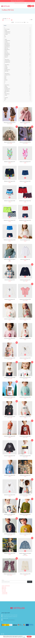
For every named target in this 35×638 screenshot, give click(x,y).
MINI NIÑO (4, 591)
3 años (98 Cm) (6, 64)
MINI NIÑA (4, 589)
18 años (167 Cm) (6, 53)
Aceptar (29, 636)
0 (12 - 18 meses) (6, 29)
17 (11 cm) (5, 50)
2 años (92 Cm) (6, 59)
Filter (31, 19)
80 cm (5, 92)
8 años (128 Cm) (6, 91)
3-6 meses (6, 67)
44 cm (5, 76)
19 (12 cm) (5, 57)
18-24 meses (6, 55)
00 (4, 35)
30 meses (5, 68)
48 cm (5, 78)
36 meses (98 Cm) (7, 69)
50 (4, 81)
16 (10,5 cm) (6, 48)
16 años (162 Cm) (6, 49)
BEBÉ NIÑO (4, 588)
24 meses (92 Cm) (7, 62)
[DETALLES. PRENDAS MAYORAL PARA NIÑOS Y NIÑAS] (5, 6)
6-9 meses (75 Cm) (7, 88)
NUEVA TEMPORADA (6, 585)
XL (4, 100)
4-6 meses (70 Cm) (7, 74)
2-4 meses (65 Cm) (7, 60)
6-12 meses (6, 87)
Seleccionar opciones (9, 119)
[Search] (30, 6)
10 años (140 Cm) (7, 43)
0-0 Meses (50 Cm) (7, 31)
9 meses (5, 95)
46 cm (5, 77)
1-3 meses (5, 41)
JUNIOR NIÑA (4, 592)
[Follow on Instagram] (33, 3)
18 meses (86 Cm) (7, 54)
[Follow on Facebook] (31, 3)
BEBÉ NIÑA (4, 587)
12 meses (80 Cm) (7, 45)
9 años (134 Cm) (6, 93)
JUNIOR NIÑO (4, 593)
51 (4, 82)
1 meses (5, 39)
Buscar (3, 580)
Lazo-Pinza (6, 97)
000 (5, 36)
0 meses (5, 30)
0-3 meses (6, 34)
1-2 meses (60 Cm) (7, 40)
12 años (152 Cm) (7, 44)
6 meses (5, 86)
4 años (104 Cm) (6, 73)
